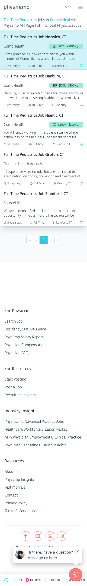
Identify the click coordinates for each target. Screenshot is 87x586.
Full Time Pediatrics (20, 19)
